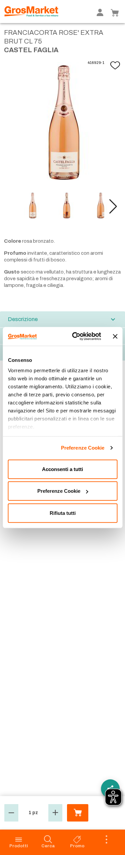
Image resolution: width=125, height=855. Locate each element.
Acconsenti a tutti (62, 469)
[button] (113, 206)
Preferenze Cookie (83, 448)
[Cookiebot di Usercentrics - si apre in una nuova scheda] (75, 336)
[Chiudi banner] (115, 336)
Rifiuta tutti (63, 513)
